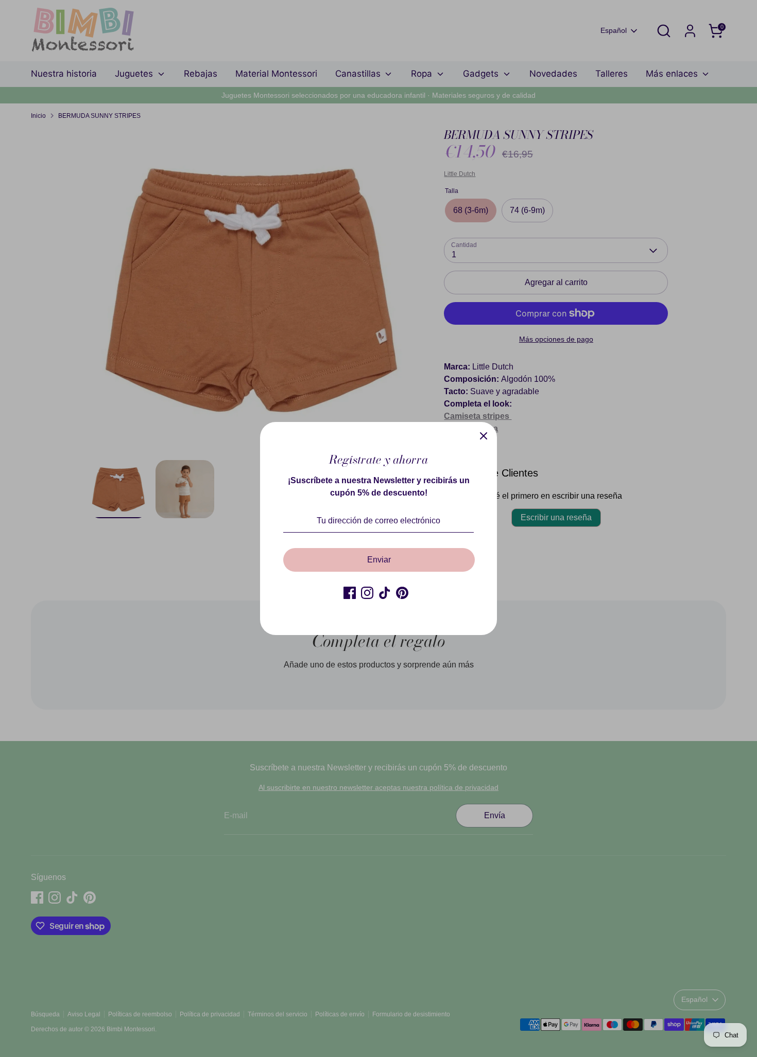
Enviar (379, 559)
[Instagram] (367, 593)
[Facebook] (349, 593)
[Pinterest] (402, 593)
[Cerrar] (483, 435)
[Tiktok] (384, 593)
